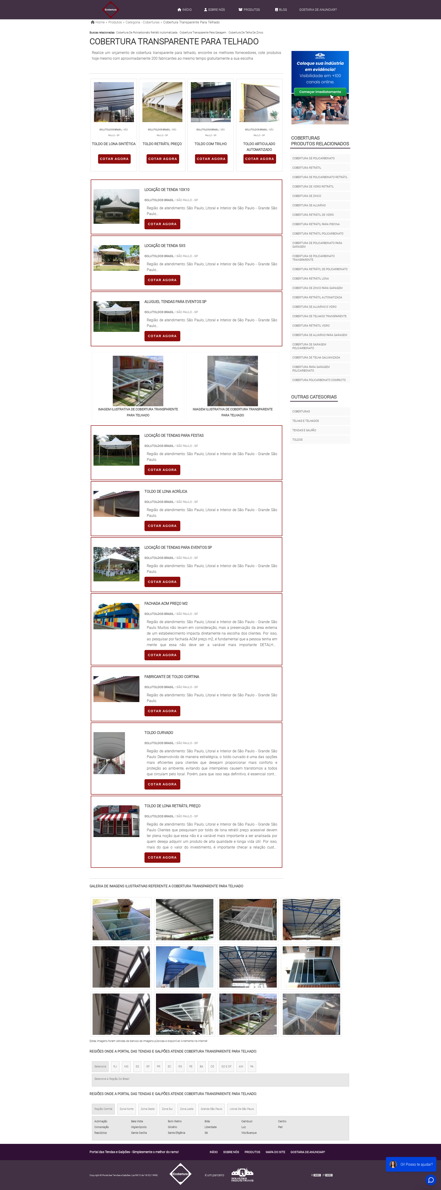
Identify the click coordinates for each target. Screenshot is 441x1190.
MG (126, 1066)
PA (252, 1066)
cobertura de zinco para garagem (317, 288)
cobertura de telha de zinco (246, 32)
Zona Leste (186, 1109)
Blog (283, 9)
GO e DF (226, 1066)
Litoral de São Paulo (242, 1109)
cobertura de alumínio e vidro (314, 306)
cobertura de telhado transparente (319, 316)
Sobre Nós (216, 9)
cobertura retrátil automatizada (317, 297)
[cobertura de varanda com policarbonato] (121, 919)
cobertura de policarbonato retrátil (320, 177)
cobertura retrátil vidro (311, 325)
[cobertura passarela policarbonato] (184, 1014)
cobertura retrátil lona (310, 278)
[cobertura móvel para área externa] (121, 1014)
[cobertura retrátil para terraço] (311, 919)
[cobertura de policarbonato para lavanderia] (311, 1014)
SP (148, 1066)
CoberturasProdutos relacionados (320, 140)
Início (187, 9)
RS (180, 1066)
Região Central (103, 1109)
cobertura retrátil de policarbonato (320, 269)
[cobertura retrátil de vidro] (248, 1014)
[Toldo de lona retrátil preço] (116, 834)
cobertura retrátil (306, 167)
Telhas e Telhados (305, 421)
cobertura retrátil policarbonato (317, 233)
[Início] (111, 9)
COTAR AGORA (114, 159)
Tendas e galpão (304, 430)
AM (241, 1066)
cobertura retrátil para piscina (316, 224)
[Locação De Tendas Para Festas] (116, 463)
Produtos (252, 9)
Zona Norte (126, 1109)
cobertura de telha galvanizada (316, 357)
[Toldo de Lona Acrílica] (116, 514)
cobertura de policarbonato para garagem (317, 244)
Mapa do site (275, 1152)
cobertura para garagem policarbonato (311, 368)
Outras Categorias (314, 397)
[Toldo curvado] (109, 771)
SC (169, 1066)
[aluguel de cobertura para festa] (311, 967)
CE (212, 1066)
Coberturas (301, 411)
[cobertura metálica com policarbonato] (184, 919)
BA (201, 1066)
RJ (115, 1066)
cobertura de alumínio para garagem (319, 335)
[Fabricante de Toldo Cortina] (116, 699)
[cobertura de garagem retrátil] (184, 967)
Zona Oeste (148, 1109)
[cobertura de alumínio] (248, 919)
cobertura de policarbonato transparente (313, 258)
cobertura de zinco (306, 196)
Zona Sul (167, 1109)
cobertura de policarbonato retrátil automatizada (146, 32)
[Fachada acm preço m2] (116, 626)
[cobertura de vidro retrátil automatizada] (121, 967)
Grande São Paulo (211, 1109)
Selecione (100, 1066)
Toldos (297, 439)
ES (137, 1066)
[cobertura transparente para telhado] (138, 381)
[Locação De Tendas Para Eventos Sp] (116, 578)
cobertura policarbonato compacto (319, 380)
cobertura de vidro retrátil (313, 186)
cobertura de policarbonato (313, 158)
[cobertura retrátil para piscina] (248, 967)
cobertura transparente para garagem (203, 32)
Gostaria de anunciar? (318, 9)
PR (158, 1066)
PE (190, 1066)
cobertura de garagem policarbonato (309, 346)
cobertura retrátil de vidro (313, 214)
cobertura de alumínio (309, 205)
